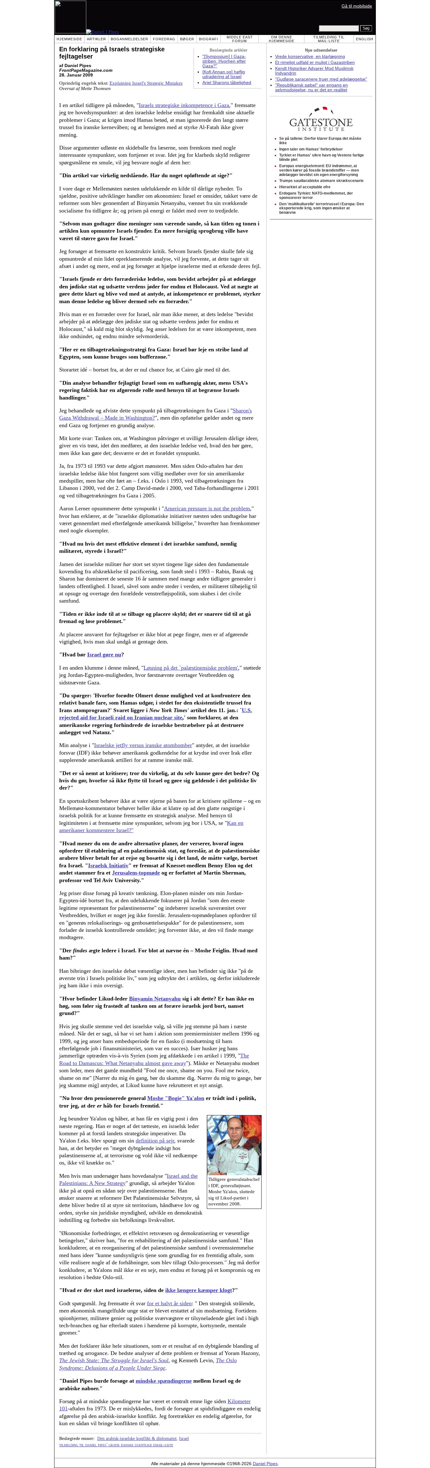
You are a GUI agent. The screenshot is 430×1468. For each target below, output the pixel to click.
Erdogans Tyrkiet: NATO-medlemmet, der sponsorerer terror (316, 195)
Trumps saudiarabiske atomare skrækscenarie (321, 181)
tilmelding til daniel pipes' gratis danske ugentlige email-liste (116, 1444)
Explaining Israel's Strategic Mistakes (146, 83)
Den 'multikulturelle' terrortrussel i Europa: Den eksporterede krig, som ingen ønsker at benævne (321, 208)
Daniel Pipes (265, 1463)
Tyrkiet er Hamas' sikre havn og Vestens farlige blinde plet (321, 157)
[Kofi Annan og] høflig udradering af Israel (223, 74)
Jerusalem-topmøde (136, 873)
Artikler (96, 39)
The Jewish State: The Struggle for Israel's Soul (113, 1360)
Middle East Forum (240, 39)
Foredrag (164, 39)
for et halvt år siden (169, 1303)
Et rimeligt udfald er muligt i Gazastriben (315, 62)
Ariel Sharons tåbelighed (226, 82)
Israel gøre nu (104, 654)
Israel (184, 1438)
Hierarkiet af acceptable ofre (305, 187)
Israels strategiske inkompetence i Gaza (184, 105)
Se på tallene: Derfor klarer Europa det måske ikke (320, 140)
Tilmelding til (328, 39)
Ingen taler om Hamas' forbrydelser (311, 149)
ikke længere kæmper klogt (198, 1290)
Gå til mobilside (357, 6)
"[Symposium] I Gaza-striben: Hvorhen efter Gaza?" (224, 61)
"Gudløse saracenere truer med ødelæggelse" (321, 79)
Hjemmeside (69, 39)
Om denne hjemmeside (281, 39)
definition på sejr (155, 1140)
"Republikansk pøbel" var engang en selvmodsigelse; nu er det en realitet (311, 87)
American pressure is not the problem (207, 508)
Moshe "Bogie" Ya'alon (175, 1098)
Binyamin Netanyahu (155, 998)
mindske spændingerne (164, 1381)
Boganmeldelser (129, 39)
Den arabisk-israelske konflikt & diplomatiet (137, 1438)
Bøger (187, 39)
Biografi (208, 39)
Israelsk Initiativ (108, 865)
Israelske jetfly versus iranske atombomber (143, 745)
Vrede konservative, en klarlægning (310, 56)
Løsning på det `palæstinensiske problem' (191, 668)
